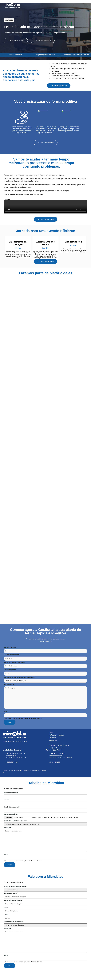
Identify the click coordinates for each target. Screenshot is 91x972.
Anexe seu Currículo (11, 814)
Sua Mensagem (9, 684)
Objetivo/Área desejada (12, 807)
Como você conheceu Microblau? (19, 677)
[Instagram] (87, 772)
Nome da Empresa (14, 662)
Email (5, 711)
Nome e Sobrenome (11, 792)
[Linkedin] (83, 772)
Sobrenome (12, 654)
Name (6, 854)
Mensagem (7, 827)
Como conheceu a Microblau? (14, 921)
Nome (10, 647)
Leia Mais (7, 199)
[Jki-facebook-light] (80, 772)
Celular (6, 914)
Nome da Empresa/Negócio (13, 900)
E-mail (10, 669)
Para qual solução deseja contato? (16, 886)
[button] (85, 5)
